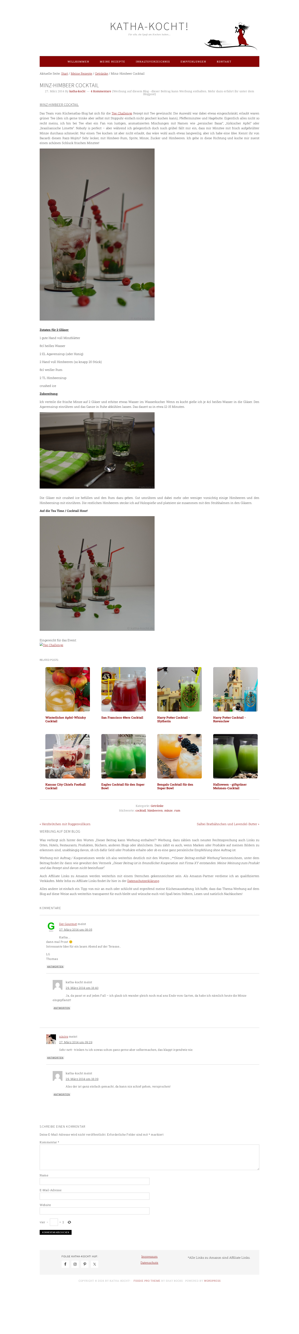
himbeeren (155, 810)
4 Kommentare (101, 91)
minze (168, 810)
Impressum (149, 1256)
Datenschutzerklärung (143, 881)
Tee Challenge (122, 113)
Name (44, 1175)
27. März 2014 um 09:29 (75, 1042)
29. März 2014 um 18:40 (82, 988)
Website (45, 1205)
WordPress (212, 1280)
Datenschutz (149, 1263)
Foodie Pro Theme (147, 1280)
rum (177, 810)
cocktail (140, 810)
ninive (63, 1036)
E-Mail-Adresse (50, 1190)
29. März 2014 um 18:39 (82, 1079)
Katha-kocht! (149, 26)
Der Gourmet (68, 924)
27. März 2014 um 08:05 (75, 929)
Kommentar (49, 1142)
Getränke (157, 806)
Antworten (55, 966)
